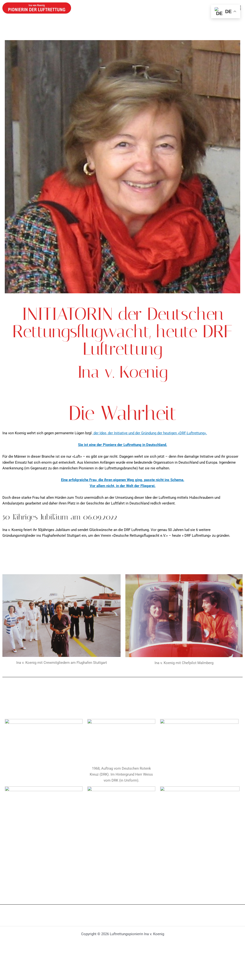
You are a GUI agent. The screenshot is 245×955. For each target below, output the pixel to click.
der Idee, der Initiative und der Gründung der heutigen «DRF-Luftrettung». (150, 433)
